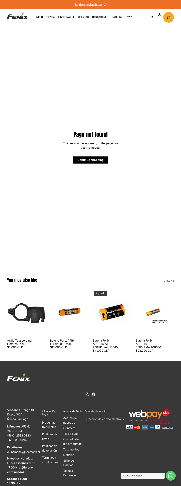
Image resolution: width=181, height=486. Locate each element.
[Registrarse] (120, 419)
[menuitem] (129, 16)
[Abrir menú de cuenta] (159, 15)
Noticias (68, 455)
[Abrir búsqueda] (152, 17)
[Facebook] (94, 394)
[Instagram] (87, 394)
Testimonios (71, 449)
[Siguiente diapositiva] (42, 313)
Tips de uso (70, 433)
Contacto (69, 428)
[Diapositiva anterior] (10, 313)
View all (169, 281)
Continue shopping (90, 160)
